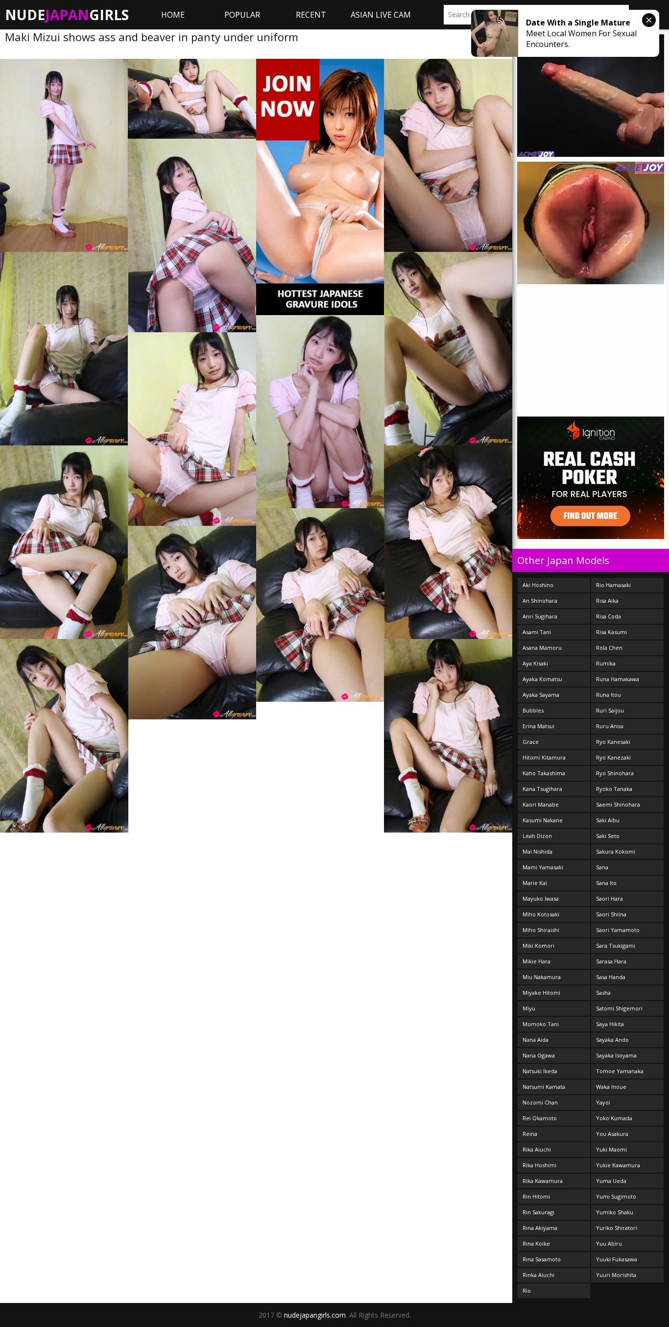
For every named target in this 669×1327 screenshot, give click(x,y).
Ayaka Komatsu (542, 679)
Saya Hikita (610, 1024)
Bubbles (533, 710)
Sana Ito (606, 882)
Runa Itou (608, 694)
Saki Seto (608, 835)
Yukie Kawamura (618, 1165)
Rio (527, 1290)
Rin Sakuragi (538, 1212)
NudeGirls (67, 14)
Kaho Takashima (544, 773)
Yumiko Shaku (614, 1212)
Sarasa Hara (611, 961)
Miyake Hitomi (541, 992)
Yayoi (603, 1102)
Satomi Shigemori (619, 1008)
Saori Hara (609, 898)
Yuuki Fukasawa (616, 1259)
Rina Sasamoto (542, 1259)
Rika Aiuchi (537, 1149)
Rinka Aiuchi (538, 1274)
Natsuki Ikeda (540, 1071)
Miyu (529, 1008)
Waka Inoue (611, 1086)
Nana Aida (536, 1039)
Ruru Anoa (609, 726)
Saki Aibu (608, 820)
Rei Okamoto (540, 1118)
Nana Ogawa (539, 1055)
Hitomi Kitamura (544, 757)
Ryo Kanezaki (613, 757)
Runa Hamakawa (617, 679)
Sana (602, 867)
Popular (242, 14)
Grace (531, 741)
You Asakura (612, 1133)
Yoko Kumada (614, 1118)
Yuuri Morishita (616, 1274)
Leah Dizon (537, 835)
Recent (311, 14)
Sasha (603, 992)
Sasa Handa (610, 977)
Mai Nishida (537, 851)
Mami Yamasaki (543, 867)
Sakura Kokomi (615, 851)
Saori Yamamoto (618, 930)
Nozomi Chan (540, 1102)
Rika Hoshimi (539, 1165)
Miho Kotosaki (541, 914)
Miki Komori (538, 945)
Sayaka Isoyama (616, 1055)
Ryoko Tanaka (614, 788)
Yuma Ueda (611, 1180)
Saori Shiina (611, 914)
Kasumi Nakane (543, 820)
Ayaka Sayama (541, 694)
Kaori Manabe (541, 804)
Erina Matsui (538, 726)
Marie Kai (535, 882)
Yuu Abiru (609, 1243)
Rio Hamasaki (613, 585)
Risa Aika (607, 600)
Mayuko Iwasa (541, 898)
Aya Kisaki (535, 663)
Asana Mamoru (542, 647)
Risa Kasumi (611, 632)
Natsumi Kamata (544, 1086)
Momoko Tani (541, 1024)
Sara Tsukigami (615, 945)
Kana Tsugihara (542, 788)
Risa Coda (608, 616)
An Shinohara (540, 600)
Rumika (606, 663)
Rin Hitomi (536, 1196)
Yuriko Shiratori (616, 1227)
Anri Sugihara (540, 616)
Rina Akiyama (540, 1227)
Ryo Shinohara (615, 773)
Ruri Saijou (610, 710)
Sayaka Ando (612, 1039)
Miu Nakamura (542, 977)
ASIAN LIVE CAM (381, 14)
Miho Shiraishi (541, 930)
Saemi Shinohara (618, 804)
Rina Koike (536, 1243)
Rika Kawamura (543, 1180)
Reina (530, 1133)
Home (173, 14)
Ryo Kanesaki (613, 741)
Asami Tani (537, 632)
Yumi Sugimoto (616, 1196)
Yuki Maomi (611, 1149)
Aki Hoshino (538, 585)
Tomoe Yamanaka (620, 1071)
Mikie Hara (536, 961)
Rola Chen (609, 647)
